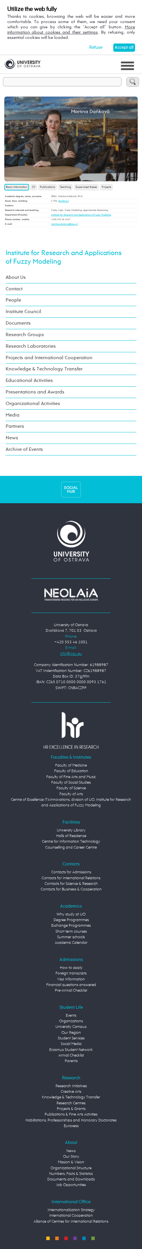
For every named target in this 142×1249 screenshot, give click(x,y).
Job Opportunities (71, 1185)
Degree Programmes (71, 920)
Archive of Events (24, 449)
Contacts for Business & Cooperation (71, 889)
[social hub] (71, 489)
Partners (15, 426)
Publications (47, 187)
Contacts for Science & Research (71, 884)
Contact (14, 288)
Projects (106, 187)
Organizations (71, 1021)
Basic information (16, 187)
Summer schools (71, 937)
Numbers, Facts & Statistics (71, 1174)
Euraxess (71, 1126)
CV (33, 187)
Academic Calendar (71, 943)
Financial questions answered (71, 985)
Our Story (71, 1157)
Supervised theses (86, 187)
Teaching (65, 187)
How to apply (71, 968)
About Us (16, 277)
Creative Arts (71, 1092)
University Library (71, 830)
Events (71, 1016)
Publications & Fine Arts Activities (71, 1115)
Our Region (71, 1033)
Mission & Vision (71, 1162)
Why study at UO (71, 914)
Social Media (71, 1044)
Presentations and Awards (35, 392)
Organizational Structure (71, 1168)
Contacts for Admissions (71, 872)
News (12, 437)
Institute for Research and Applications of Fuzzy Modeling (81, 215)
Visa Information (71, 979)
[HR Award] (71, 730)
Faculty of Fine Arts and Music (71, 777)
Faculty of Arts (71, 794)
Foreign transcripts (71, 973)
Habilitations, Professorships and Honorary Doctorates (71, 1120)
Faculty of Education (71, 771)
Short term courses (71, 932)
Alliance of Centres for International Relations (71, 1222)
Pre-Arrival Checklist (71, 991)
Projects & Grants (71, 1109)
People (13, 300)
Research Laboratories (31, 346)
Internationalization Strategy (71, 1210)
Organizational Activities (33, 403)
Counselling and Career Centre (71, 848)
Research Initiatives (71, 1086)
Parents (71, 1061)
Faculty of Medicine (71, 766)
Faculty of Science (71, 788)
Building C (63, 201)
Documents (18, 323)
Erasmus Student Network (71, 1050)
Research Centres (71, 1103)
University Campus (71, 1027)
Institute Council (23, 311)
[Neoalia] (71, 595)
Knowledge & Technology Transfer (44, 368)
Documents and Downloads (71, 1179)
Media (12, 415)
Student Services (71, 1038)
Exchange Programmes (71, 926)
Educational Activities (29, 380)
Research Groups (25, 334)
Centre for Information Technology (71, 842)
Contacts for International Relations (71, 878)
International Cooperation (71, 1216)
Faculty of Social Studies (71, 783)
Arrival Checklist (71, 1056)
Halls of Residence (71, 836)
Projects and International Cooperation (49, 357)
